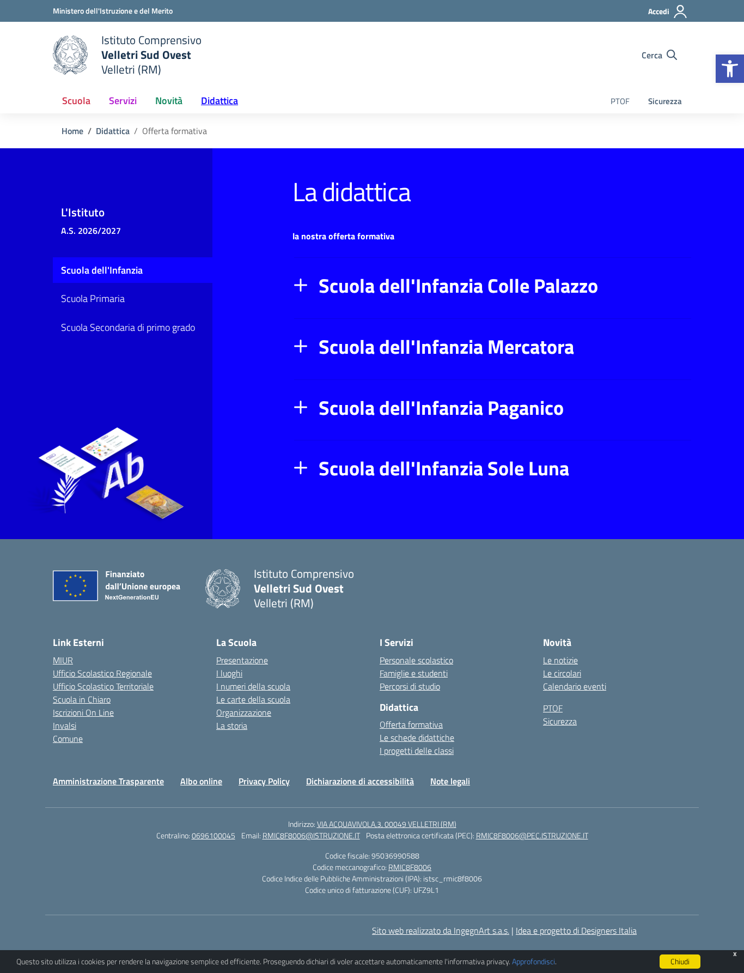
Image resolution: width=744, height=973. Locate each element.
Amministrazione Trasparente (108, 781)
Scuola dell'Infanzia (102, 270)
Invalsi (64, 725)
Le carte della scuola (253, 699)
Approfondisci (533, 961)
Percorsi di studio (410, 686)
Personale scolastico (416, 660)
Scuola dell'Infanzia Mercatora (446, 346)
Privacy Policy (264, 781)
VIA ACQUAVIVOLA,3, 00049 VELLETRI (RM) (386, 824)
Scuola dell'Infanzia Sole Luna (444, 468)
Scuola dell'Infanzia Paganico (441, 407)
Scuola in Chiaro (82, 699)
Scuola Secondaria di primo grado (128, 327)
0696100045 (213, 835)
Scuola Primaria (93, 298)
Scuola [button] (76, 100)
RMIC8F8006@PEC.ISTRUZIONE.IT (532, 835)
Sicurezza (665, 101)
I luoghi (229, 673)
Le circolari (562, 673)
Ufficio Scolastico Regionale (102, 673)
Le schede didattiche (417, 737)
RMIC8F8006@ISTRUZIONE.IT (311, 835)
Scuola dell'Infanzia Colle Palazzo (458, 285)
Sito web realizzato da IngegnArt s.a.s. (440, 930)
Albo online (201, 781)
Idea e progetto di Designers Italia (576, 930)
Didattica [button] (219, 100)
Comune (68, 738)
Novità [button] (168, 100)
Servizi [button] (123, 100)
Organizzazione (243, 712)
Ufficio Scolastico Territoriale (103, 686)
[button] (730, 69)
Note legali (450, 781)
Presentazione (242, 660)
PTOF (620, 101)
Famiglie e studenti (414, 673)
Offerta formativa (411, 724)
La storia (231, 725)
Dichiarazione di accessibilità (360, 781)
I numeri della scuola (253, 686)
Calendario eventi (574, 686)
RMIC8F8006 (409, 867)
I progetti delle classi (417, 750)
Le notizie (560, 660)
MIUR (63, 660)
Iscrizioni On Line (83, 712)
